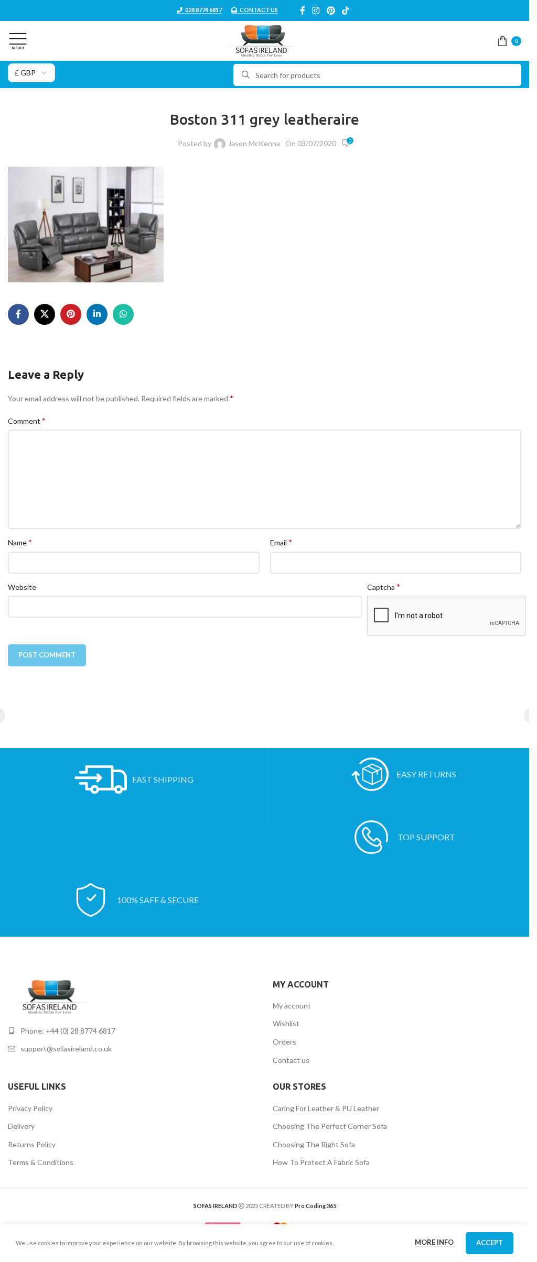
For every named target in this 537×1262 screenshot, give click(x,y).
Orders (284, 1041)
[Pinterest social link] (330, 10)
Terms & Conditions (40, 1162)
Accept (489, 1242)
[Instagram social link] (316, 10)
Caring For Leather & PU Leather (326, 1108)
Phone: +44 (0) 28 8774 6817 (67, 1030)
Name (20, 542)
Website (22, 587)
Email (281, 542)
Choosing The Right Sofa (314, 1144)
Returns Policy (32, 1144)
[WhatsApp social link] (123, 314)
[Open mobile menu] (18, 40)
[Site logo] (264, 40)
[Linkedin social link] (97, 314)
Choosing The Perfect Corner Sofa (330, 1126)
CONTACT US (259, 9)
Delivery (21, 1126)
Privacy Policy (30, 1108)
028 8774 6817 (203, 9)
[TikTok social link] (345, 10)
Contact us (291, 1060)
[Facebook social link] (302, 10)
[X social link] (44, 314)
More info (435, 1242)
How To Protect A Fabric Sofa (321, 1162)
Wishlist (286, 1023)
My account (292, 1005)
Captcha (383, 586)
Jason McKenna (254, 143)
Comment (27, 420)
